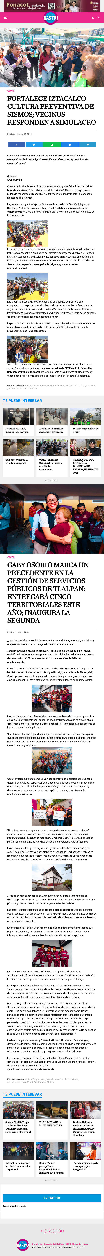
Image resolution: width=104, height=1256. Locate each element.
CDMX (68, 1244)
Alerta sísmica (32, 385)
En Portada (83, 1244)
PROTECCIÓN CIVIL (75, 385)
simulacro (91, 385)
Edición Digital (58, 1244)
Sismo (12, 388)
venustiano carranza (26, 388)
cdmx (43, 385)
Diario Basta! (37, 1244)
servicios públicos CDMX (20, 1082)
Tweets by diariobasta (14, 1206)
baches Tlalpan (32, 1079)
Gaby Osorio (47, 1079)
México (75, 1244)
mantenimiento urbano (66, 1079)
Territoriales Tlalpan (44, 1082)
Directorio (48, 1244)
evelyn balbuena (55, 385)
